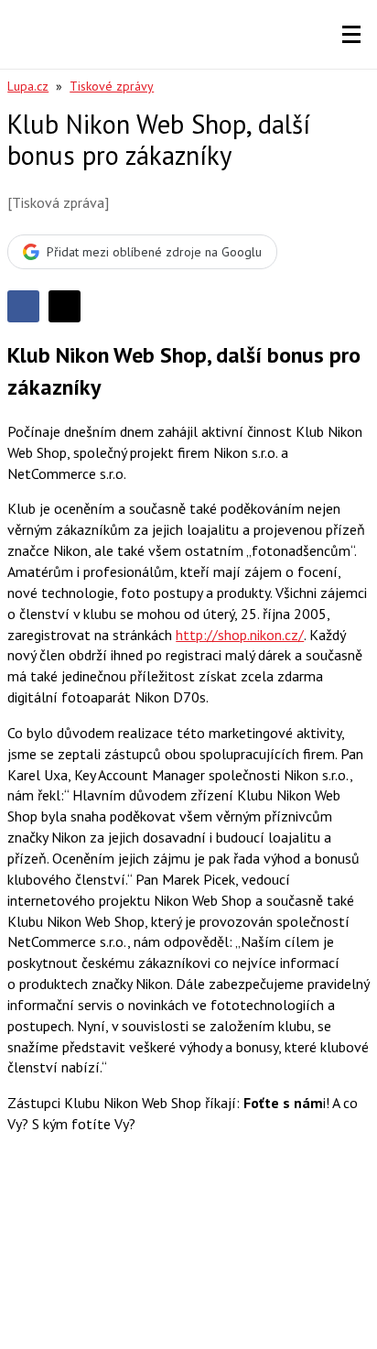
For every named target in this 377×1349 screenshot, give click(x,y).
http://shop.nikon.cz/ (240, 635)
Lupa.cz (27, 86)
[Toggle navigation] (351, 34)
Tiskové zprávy (112, 86)
